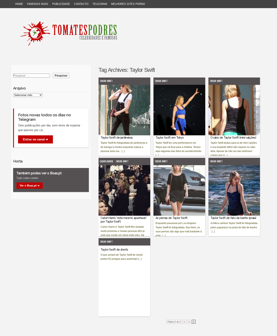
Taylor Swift (106, 81)
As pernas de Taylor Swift (172, 218)
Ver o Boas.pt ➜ (30, 185)
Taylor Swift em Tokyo (170, 137)
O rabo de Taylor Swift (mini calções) (233, 137)
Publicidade (61, 3)
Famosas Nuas (37, 3)
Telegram (99, 3)
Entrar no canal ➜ (35, 139)
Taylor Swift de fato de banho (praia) (233, 218)
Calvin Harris (106, 161)
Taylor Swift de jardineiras (117, 137)
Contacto (81, 3)
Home (19, 3)
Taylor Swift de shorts (114, 249)
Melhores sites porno (128, 3)
